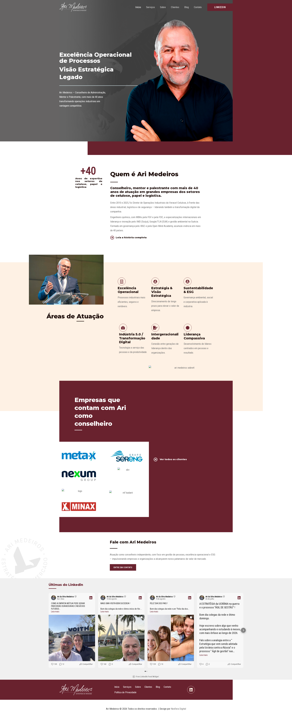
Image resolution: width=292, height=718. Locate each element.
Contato (198, 7)
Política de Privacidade (125, 692)
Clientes (175, 7)
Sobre (163, 7)
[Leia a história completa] (112, 237)
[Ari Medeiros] (73, 6)
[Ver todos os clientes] (155, 459)
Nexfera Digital (178, 708)
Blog (186, 7)
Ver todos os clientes (173, 459)
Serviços (150, 7)
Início (138, 7)
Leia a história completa (131, 237)
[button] (220, 7)
